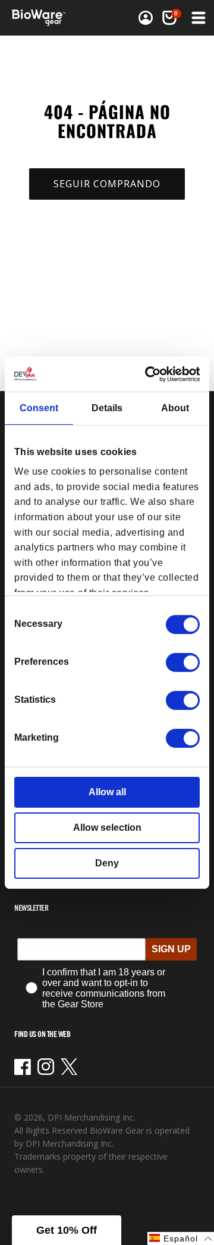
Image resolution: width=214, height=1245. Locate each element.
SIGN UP (171, 949)
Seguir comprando (107, 183)
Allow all (107, 792)
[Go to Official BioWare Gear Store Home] (42, 17)
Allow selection (107, 827)
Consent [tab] (39, 408)
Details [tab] (107, 408)
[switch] (183, 662)
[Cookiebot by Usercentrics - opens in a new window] (151, 374)
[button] (197, 18)
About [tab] (175, 408)
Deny (107, 863)
